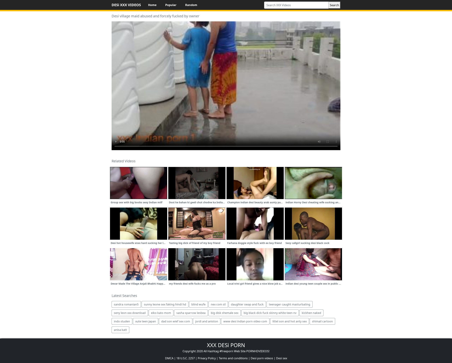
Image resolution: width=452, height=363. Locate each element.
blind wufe (198, 304)
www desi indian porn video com (245, 321)
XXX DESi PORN (226, 345)
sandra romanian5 (126, 304)
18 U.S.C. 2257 (185, 358)
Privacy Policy (207, 358)
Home (152, 5)
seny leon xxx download (130, 313)
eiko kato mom (161, 313)
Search (334, 5)
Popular (170, 5)
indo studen (122, 321)
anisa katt (120, 330)
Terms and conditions (233, 358)
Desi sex (281, 358)
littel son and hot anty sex (289, 321)
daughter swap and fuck (247, 304)
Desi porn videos (262, 358)
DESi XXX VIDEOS (126, 4)
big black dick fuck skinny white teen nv (270, 313)
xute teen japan (145, 321)
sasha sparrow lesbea (191, 313)
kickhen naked (311, 313)
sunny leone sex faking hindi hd (165, 304)
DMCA (169, 358)
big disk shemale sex (224, 313)
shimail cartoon (322, 321)
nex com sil (218, 304)
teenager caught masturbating (289, 304)
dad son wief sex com (175, 321)
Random (191, 5)
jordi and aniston (206, 321)
